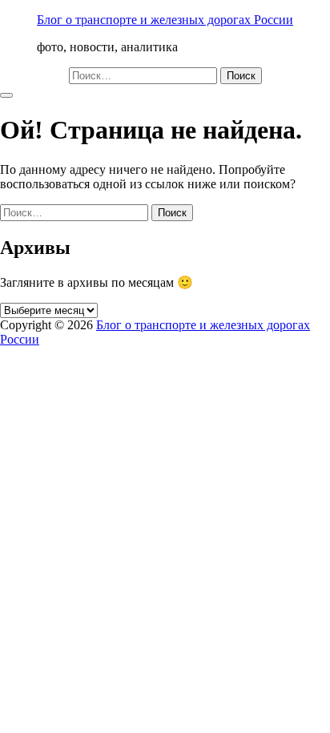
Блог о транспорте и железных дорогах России (165, 19)
